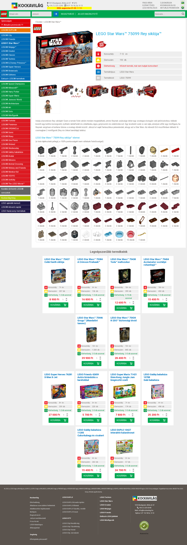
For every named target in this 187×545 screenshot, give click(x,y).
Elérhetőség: (109, 66)
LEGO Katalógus (149, 8)
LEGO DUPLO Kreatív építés (73, 502)
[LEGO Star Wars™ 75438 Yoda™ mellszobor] (125, 277)
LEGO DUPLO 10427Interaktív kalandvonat (122, 431)
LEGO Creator (105, 505)
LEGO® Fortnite (8, 120)
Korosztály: (109, 54)
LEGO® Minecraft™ (9, 88)
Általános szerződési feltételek (42, 505)
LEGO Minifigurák (107, 520)
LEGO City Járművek (70, 533)
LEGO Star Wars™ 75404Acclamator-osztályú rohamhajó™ (156, 262)
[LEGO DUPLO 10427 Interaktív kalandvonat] (125, 447)
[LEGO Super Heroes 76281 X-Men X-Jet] (58, 392)
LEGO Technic (105, 497)
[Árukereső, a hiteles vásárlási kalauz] (144, 530)
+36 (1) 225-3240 (56, 6)
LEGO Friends (105, 512)
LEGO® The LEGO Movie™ (13, 183)
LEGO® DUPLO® (9, 30)
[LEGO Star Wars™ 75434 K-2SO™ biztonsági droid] (125, 335)
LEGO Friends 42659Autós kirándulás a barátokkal (88, 377)
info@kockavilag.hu (146, 510)
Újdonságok (166, 3)
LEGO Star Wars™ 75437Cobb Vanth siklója (57, 260)
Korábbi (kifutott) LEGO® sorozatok (12, 191)
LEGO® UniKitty (8, 180)
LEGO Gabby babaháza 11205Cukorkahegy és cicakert (90, 433)
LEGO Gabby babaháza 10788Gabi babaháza (155, 377)
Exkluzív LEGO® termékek (13, 78)
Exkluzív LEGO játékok (109, 516)
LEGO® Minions (8, 160)
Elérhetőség (148, 5)
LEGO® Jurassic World (11, 99)
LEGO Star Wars (127, 72)
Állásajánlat (35, 528)
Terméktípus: (109, 72)
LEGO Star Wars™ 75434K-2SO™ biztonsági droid (124, 319)
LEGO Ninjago (105, 509)
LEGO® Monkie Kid (9, 172)
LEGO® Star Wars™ (10, 43)
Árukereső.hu (144, 533)
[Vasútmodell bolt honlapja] (182, 2)
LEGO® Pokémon (9, 124)
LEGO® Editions (8, 74)
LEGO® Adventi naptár (11, 207)
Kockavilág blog (168, 5)
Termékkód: (109, 78)
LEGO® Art (6, 107)
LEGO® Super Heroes (11, 67)
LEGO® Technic (8, 59)
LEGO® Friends (8, 39)
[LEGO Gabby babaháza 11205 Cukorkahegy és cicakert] (91, 447)
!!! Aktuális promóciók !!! (12, 25)
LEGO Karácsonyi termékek (13, 211)
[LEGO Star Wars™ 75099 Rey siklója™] (65, 50)
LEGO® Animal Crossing (12, 164)
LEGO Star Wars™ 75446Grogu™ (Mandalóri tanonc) (90, 320)
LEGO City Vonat (68, 530)
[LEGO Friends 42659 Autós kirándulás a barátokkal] (91, 392)
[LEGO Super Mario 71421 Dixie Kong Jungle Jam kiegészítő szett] (125, 392)
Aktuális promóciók (169, 8)
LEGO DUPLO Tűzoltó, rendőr (74, 509)
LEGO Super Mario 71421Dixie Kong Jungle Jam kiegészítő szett (124, 377)
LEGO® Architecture (10, 103)
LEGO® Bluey (7, 136)
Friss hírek (147, 3)
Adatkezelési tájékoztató (40, 509)
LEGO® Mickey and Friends (13, 168)
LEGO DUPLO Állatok (70, 505)
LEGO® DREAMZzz (10, 128)
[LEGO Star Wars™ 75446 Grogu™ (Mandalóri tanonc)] (91, 335)
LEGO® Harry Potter (10, 92)
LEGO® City (6, 35)
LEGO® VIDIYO (8, 176)
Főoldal (38, 22)
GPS (75, 3)
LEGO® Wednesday (10, 148)
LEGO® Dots (7, 111)
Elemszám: (109, 60)
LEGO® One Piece (9, 140)
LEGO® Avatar (7, 156)
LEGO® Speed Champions (13, 84)
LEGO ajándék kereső (10, 203)
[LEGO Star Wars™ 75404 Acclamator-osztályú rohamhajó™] (158, 277)
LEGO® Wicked (8, 144)
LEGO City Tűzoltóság (71, 526)
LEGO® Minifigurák (9, 115)
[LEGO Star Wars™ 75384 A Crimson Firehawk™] (91, 277)
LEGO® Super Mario (10, 95)
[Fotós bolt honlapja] (182, 7)
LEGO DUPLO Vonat (70, 512)
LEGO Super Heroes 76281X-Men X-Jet (58, 376)
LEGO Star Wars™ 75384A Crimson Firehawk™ (90, 260)
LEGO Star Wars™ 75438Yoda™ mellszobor (123, 260)
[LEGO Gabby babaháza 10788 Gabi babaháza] (158, 392)
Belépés (33, 512)
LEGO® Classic (8, 55)
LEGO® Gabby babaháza (12, 152)
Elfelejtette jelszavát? (38, 539)
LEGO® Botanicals (9, 71)
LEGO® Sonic (7, 132)
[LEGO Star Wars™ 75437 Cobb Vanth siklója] (58, 277)
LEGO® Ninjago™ (8, 47)
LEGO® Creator (8, 51)
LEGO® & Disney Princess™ (13, 63)
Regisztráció (67, 14)
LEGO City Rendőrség (70, 523)
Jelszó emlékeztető (87, 14)
